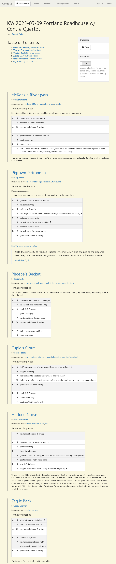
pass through (60, 283)
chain (56, 104)
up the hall (44, 283)
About (76, 3)
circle (52, 283)
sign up (100, 3)
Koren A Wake (17, 34)
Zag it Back (21, 501)
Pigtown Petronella (28, 172)
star (46, 423)
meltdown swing (43, 357)
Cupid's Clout (23, 347)
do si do (70, 283)
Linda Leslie (19, 279)
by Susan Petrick (25, 56)
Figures (36, 3)
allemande (48, 104)
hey (60, 104)
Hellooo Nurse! (24, 414)
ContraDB (7, 3)
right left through (34, 181)
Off (86, 64)
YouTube (19, 260)
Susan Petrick (19, 352)
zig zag (35, 510)
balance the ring (58, 357)
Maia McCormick (21, 419)
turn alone (56, 181)
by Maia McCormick (27, 58)
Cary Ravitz (19, 177)
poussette (31, 357)
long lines (31, 423)
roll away (40, 423)
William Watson (20, 99)
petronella (47, 181)
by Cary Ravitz (27, 50)
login (109, 3)
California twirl (72, 357)
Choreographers (62, 3)
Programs (47, 3)
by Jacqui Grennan (25, 61)
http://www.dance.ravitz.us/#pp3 (25, 246)
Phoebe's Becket (26, 274)
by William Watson (29, 47)
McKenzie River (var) (29, 94)
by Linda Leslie (26, 53)
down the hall (33, 283)
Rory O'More (32, 104)
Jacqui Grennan (20, 506)
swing (41, 104)
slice (29, 510)
